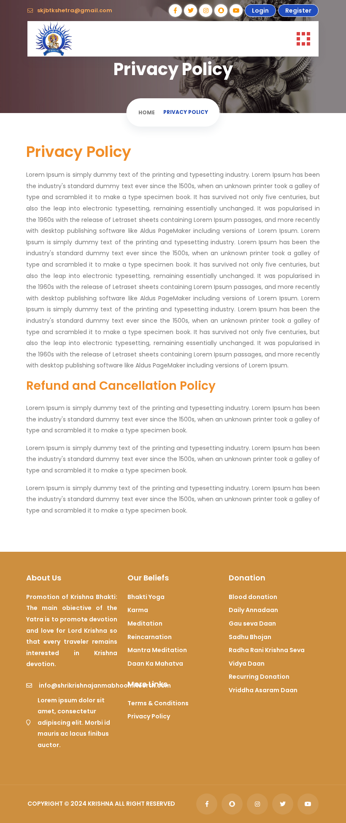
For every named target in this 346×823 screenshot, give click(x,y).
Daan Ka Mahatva (155, 663)
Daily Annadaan (253, 610)
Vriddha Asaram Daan (263, 690)
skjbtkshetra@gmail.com (74, 10)
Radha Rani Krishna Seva (267, 650)
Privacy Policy (148, 716)
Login (260, 10)
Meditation (144, 623)
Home (146, 112)
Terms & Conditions (158, 703)
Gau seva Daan (252, 623)
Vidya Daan (247, 663)
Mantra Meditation (157, 650)
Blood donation (253, 597)
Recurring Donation (259, 676)
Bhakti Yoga (146, 597)
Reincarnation (149, 637)
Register (298, 10)
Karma (137, 610)
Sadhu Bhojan (250, 637)
